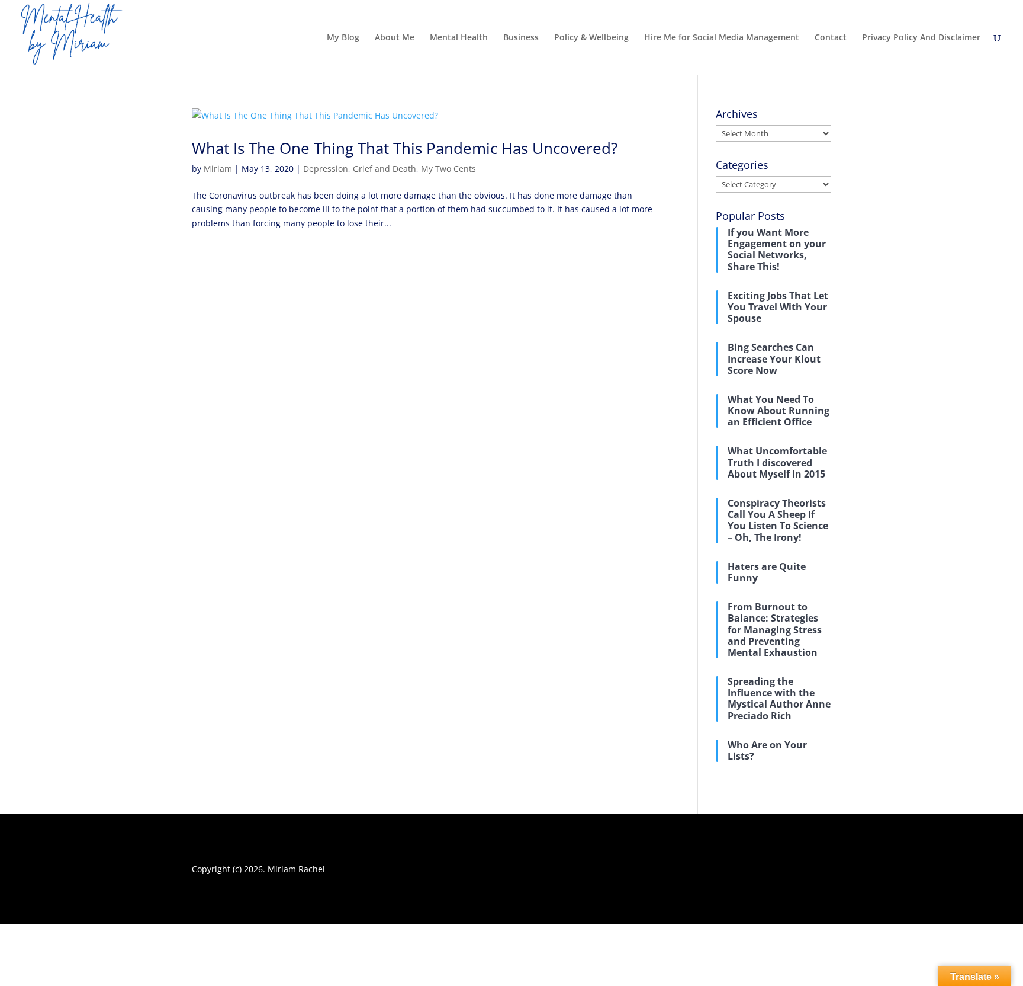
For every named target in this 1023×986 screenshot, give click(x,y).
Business (521, 38)
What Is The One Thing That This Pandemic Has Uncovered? (404, 148)
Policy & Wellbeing (591, 38)
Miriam (218, 168)
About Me (394, 38)
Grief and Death (384, 168)
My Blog (343, 38)
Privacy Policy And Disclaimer (921, 38)
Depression (325, 168)
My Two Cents (448, 168)
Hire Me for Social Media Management (721, 38)
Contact (831, 38)
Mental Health (459, 38)
